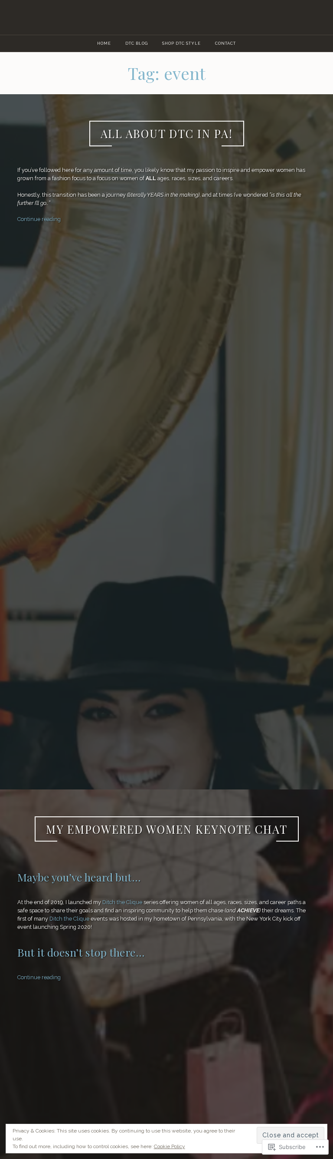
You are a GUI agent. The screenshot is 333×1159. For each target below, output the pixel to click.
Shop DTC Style (181, 43)
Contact (225, 43)
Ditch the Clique (122, 902)
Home (104, 43)
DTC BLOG (136, 43)
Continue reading (39, 219)
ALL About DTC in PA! (167, 133)
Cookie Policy (169, 1146)
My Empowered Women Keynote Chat (166, 829)
